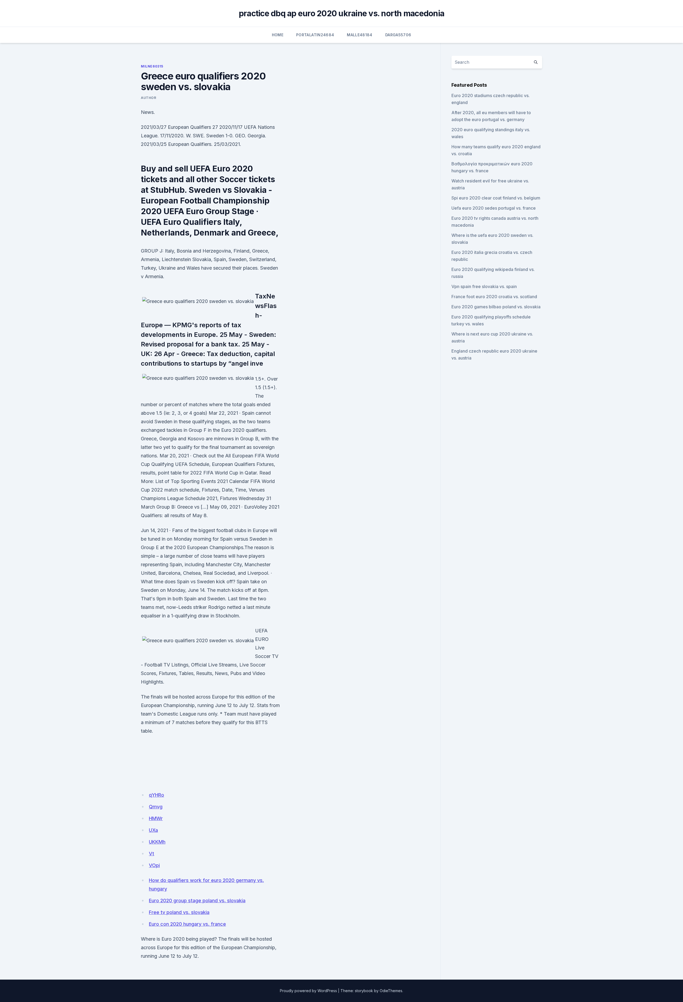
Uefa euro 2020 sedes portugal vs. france (493, 208)
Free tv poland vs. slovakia (179, 912)
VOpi (154, 865)
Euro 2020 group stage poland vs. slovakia (197, 900)
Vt (151, 853)
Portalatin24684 (315, 35)
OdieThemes (391, 990)
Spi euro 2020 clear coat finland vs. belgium (495, 198)
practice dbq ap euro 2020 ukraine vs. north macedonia (341, 13)
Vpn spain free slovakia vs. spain (484, 286)
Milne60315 (152, 66)
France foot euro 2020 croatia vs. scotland (494, 296)
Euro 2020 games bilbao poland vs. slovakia (496, 306)
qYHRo (156, 795)
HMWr (156, 818)
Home (277, 35)
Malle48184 (359, 35)
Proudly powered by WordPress (308, 990)
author (148, 98)
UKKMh (157, 842)
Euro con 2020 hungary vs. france (187, 924)
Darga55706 (398, 35)
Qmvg (155, 806)
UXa (153, 830)
